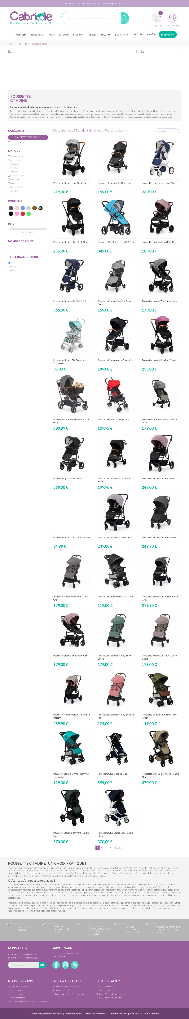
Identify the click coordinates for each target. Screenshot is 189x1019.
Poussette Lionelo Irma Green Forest (71, 537)
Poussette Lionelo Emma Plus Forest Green (160, 716)
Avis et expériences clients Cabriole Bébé (29, 1001)
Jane (13, 172)
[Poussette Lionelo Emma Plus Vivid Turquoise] (72, 749)
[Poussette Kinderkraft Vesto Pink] (161, 453)
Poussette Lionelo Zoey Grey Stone (159, 301)
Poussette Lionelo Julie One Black (115, 182)
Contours (15, 164)
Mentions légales (74, 1013)
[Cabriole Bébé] (31, 18)
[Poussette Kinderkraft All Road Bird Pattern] (72, 690)
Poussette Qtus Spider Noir (67, 478)
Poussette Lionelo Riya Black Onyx (70, 242)
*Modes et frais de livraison (67, 986)
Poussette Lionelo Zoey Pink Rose (70, 655)
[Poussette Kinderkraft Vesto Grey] (117, 512)
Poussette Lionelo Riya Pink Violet (159, 360)
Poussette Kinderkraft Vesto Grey (115, 537)
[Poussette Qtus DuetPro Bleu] (117, 749)
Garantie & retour (118, 1013)
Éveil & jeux (121, 34)
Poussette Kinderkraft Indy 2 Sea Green (114, 657)
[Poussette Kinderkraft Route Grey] (161, 512)
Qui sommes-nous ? (20, 986)
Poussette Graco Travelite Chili (113, 419)
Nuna (14, 183)
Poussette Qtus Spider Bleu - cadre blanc (115, 834)
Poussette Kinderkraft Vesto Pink (159, 478)
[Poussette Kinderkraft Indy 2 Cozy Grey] (72, 572)
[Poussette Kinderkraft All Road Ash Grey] (161, 572)
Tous (12, 262)
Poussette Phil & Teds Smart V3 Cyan (116, 242)
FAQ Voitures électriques (110, 997)
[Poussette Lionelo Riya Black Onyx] (72, 217)
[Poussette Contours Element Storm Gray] (72, 394)
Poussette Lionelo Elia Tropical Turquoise (68, 362)
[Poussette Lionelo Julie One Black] (117, 158)
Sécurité (106, 34)
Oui (13, 266)
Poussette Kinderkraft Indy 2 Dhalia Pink (116, 716)
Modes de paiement (95, 1013)
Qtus (14, 191)
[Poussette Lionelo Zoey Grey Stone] (161, 276)
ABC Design (16, 156)
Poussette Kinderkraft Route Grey (159, 537)
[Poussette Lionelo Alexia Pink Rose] (161, 217)
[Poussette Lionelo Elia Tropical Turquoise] (72, 335)
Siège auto (37, 34)
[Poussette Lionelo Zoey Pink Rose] (72, 631)
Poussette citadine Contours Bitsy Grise (159, 421)
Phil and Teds (16, 187)
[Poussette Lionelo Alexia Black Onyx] (117, 335)
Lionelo (14, 179)
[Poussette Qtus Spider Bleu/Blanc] (161, 158)
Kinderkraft (80, 117)
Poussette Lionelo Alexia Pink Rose (159, 242)
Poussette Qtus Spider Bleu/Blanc (159, 182)
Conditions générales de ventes (46, 1013)
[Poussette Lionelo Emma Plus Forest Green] (161, 690)
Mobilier (78, 34)
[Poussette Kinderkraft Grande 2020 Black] (117, 453)
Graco (14, 168)
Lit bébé (64, 34)
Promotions (168, 34)
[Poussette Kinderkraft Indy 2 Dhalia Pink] (117, 690)
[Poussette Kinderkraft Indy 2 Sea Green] (117, 631)
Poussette (21, 34)
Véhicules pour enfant (145, 34)
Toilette (91, 34)
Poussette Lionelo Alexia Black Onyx (116, 360)
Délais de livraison (63, 990)
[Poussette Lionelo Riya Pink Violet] (161, 335)
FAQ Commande (106, 986)
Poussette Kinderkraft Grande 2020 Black (116, 480)
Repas (51, 34)
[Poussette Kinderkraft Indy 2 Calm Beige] (161, 631)
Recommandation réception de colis (70, 994)
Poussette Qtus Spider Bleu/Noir (70, 301)
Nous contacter (18, 997)
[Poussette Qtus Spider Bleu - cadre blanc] (117, 808)
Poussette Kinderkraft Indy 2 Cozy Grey (70, 598)
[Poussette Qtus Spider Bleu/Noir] (72, 276)
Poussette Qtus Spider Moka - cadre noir (160, 775)
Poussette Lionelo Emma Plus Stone (115, 596)
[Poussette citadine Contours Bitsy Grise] (161, 394)
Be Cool (15, 160)
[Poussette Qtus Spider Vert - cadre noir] (72, 808)
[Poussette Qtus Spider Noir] (72, 453)
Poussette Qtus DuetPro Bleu (112, 773)
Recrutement (16, 994)
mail (97, 934)
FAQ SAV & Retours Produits (112, 994)
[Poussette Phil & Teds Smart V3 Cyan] (117, 217)
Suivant (119, 847)
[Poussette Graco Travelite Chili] (117, 394)
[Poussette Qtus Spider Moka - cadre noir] (161, 749)
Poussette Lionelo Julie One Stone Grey (115, 303)
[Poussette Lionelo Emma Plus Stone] (117, 572)
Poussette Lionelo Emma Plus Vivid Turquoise (71, 775)
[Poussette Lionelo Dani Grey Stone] (72, 158)
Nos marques (17, 990)
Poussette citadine (28, 137)
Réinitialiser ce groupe (17, 142)
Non (13, 270)
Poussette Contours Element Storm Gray (71, 421)
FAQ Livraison (105, 990)
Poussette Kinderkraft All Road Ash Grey (160, 598)
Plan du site (136, 1013)
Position (162, 130)
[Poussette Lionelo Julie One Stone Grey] (117, 276)
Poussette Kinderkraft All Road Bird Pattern (71, 716)
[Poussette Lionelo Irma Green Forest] (72, 512)
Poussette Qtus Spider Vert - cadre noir (71, 834)
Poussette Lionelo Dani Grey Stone (70, 182)
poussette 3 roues (37, 114)
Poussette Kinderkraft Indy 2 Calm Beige (159, 657)
